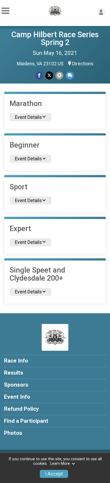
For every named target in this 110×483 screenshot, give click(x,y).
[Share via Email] (59, 75)
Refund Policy (21, 409)
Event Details (28, 117)
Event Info (17, 397)
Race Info (16, 360)
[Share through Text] (70, 75)
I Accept (54, 474)
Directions (82, 63)
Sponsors (16, 385)
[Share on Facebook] (39, 75)
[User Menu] (101, 11)
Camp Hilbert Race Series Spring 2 (55, 38)
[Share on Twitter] (49, 75)
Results (13, 372)
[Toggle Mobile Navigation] (5, 10)
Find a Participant (26, 421)
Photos (13, 433)
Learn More (60, 463)
